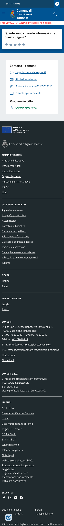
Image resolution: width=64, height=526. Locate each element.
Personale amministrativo (16, 181)
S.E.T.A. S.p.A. (9, 434)
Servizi (38, 510)
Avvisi (5, 286)
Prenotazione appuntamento (17, 477)
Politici (5, 187)
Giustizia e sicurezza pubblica (17, 242)
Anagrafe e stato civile (14, 215)
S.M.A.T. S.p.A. (9, 439)
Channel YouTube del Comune (18, 413)
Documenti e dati (11, 166)
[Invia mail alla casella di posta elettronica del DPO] (28, 379)
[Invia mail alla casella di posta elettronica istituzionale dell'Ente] (31, 344)
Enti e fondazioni (11, 171)
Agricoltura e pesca (12, 210)
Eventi (5, 309)
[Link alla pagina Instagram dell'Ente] (10, 498)
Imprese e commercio (13, 247)
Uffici (4, 192)
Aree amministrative (13, 160)
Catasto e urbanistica (13, 226)
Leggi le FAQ (9, 469)
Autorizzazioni (9, 221)
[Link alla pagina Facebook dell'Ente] (4, 498)
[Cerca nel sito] (54, 14)
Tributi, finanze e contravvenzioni (20, 257)
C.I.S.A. (5, 418)
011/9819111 (20, 339)
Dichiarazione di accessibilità (17, 460)
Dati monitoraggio (11, 510)
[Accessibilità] (8, 517)
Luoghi (5, 304)
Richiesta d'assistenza (14, 481)
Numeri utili (8, 360)
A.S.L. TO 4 (8, 408)
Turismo (6, 263)
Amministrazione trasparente (18, 465)
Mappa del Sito (44, 513)
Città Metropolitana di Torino (17, 424)
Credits (19, 513)
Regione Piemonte (12, 3)
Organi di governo (11, 176)
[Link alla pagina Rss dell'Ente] (22, 498)
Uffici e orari (8, 355)
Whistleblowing (10, 445)
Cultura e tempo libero (14, 231)
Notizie (6, 281)
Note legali (8, 455)
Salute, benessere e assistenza (18, 252)
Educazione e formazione (15, 236)
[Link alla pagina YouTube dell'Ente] (16, 498)
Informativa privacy (12, 450)
